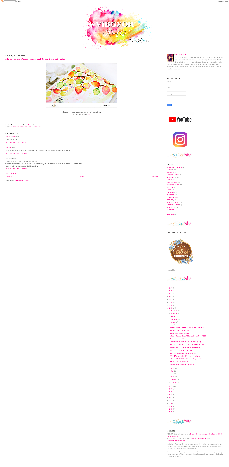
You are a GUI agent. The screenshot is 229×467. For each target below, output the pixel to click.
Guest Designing (172, 182)
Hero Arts (170, 187)
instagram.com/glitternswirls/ (176, 440)
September (174, 319)
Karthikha (8, 147)
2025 (170, 291)
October (173, 316)
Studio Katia (171, 210)
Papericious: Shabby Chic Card (180, 333)
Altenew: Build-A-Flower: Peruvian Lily (182, 364)
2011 (170, 403)
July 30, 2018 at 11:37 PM (16, 153)
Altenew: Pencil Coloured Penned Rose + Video (185, 347)
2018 (170, 308)
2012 (170, 400)
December (174, 310)
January (173, 382)
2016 (170, 389)
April (172, 374)
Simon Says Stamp (173, 205)
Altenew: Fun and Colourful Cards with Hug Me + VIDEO (188, 336)
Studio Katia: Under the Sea (179, 362)
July (172, 325)
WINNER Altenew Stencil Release (181, 350)
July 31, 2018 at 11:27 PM (16, 169)
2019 (170, 305)
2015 (170, 392)
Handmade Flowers (173, 184)
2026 (170, 288)
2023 (170, 294)
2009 (170, 409)
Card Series (170, 172)
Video (30, 126)
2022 (170, 296)
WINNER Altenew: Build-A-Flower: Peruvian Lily (185, 356)
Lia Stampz (170, 192)
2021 (170, 299)
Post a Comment (10, 173)
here (88, 114)
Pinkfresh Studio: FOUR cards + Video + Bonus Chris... (187, 344)
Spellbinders (171, 207)
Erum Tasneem (181, 54)
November (174, 313)
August (173, 322)
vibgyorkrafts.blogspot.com (198, 438)
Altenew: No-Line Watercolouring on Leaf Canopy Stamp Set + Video (35, 59)
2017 (170, 386)
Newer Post (9, 176)
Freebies (169, 179)
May (172, 371)
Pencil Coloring (172, 197)
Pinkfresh (170, 200)
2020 (170, 302)
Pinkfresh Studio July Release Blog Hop (183, 353)
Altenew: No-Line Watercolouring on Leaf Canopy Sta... (187, 327)
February (174, 379)
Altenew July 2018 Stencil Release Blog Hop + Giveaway (188, 359)
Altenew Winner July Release (179, 330)
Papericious (170, 195)
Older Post (154, 176)
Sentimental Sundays (173, 202)
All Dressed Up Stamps (174, 167)
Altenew (14, 126)
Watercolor (36, 126)
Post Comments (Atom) (21, 180)
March (173, 377)
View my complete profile (176, 72)
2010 (170, 406)
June (172, 368)
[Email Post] (33, 124)
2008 (170, 412)
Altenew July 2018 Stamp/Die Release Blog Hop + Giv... (188, 341)
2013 (170, 397)
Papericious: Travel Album (178, 339)
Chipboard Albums (173, 174)
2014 (170, 394)
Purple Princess (10, 136)
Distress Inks (22, 126)
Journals (169, 189)
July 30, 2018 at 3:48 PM (15, 142)
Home (82, 176)
